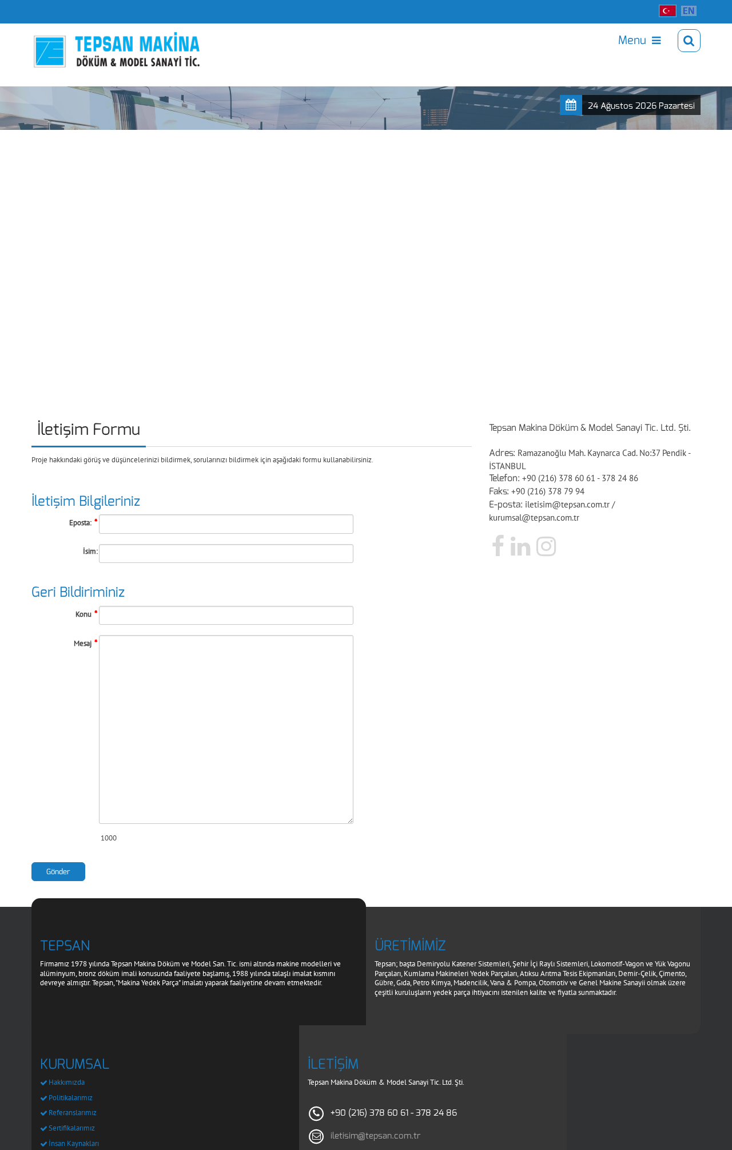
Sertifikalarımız (72, 1128)
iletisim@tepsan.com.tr (375, 1135)
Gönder (58, 872)
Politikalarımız (71, 1098)
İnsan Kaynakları (74, 1143)
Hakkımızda (67, 1082)
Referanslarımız (73, 1112)
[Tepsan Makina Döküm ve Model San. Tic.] (92, 40)
